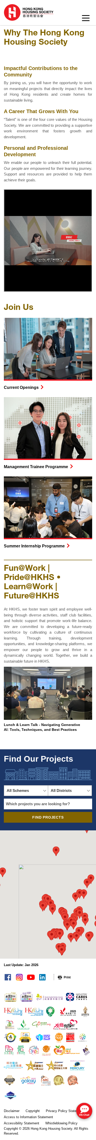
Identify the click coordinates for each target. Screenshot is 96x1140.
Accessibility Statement (21, 1123)
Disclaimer (11, 1111)
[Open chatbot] (84, 1111)
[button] (26, 790)
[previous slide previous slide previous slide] (8, 693)
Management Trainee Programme (36, 467)
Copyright (33, 1111)
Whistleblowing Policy (61, 1123)
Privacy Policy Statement (65, 1111)
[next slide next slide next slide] (88, 693)
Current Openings (21, 387)
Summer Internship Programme (34, 546)
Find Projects (47, 817)
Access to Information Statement (28, 1117)
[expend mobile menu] (85, 19)
